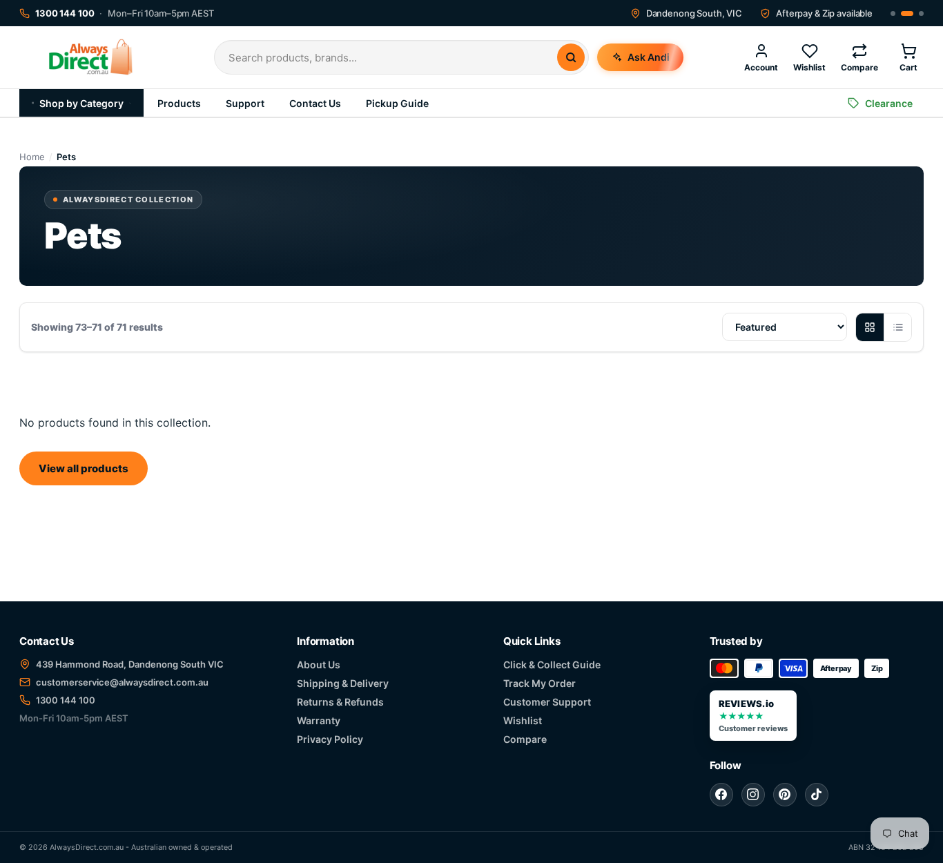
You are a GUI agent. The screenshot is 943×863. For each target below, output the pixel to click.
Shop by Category (81, 103)
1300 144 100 (65, 700)
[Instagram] (753, 794)
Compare (525, 739)
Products (179, 103)
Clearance (889, 103)
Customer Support (547, 702)
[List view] (897, 327)
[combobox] (393, 57)
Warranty (318, 720)
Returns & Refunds (340, 702)
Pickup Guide (397, 103)
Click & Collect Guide (552, 664)
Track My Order (539, 683)
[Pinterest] (785, 794)
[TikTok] (816, 794)
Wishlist (522, 720)
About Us (318, 664)
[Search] (571, 57)
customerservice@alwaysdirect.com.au (122, 682)
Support (245, 103)
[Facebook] (721, 794)
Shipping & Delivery (343, 683)
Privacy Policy (330, 739)
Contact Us (315, 103)
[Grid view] (870, 327)
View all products (83, 468)
